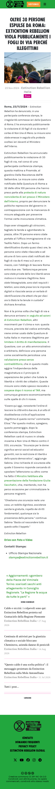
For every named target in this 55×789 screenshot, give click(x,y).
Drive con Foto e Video (18, 540)
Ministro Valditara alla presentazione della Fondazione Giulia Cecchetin (27, 481)
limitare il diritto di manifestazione (25, 342)
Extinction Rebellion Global (27, 750)
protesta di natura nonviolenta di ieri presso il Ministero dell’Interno (27, 197)
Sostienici (33, 4)
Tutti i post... (11, 686)
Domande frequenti (27, 742)
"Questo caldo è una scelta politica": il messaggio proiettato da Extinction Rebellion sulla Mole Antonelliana (26, 668)
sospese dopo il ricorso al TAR (22, 390)
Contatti (27, 738)
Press (27, 96)
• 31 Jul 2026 (43, 677)
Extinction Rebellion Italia (20, 620)
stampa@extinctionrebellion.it (28, 557)
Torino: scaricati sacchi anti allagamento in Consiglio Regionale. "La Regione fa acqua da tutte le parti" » (26, 590)
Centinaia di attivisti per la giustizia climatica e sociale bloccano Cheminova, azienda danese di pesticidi (27, 640)
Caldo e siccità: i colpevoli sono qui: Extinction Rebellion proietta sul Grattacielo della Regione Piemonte (25, 612)
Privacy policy (28, 746)
